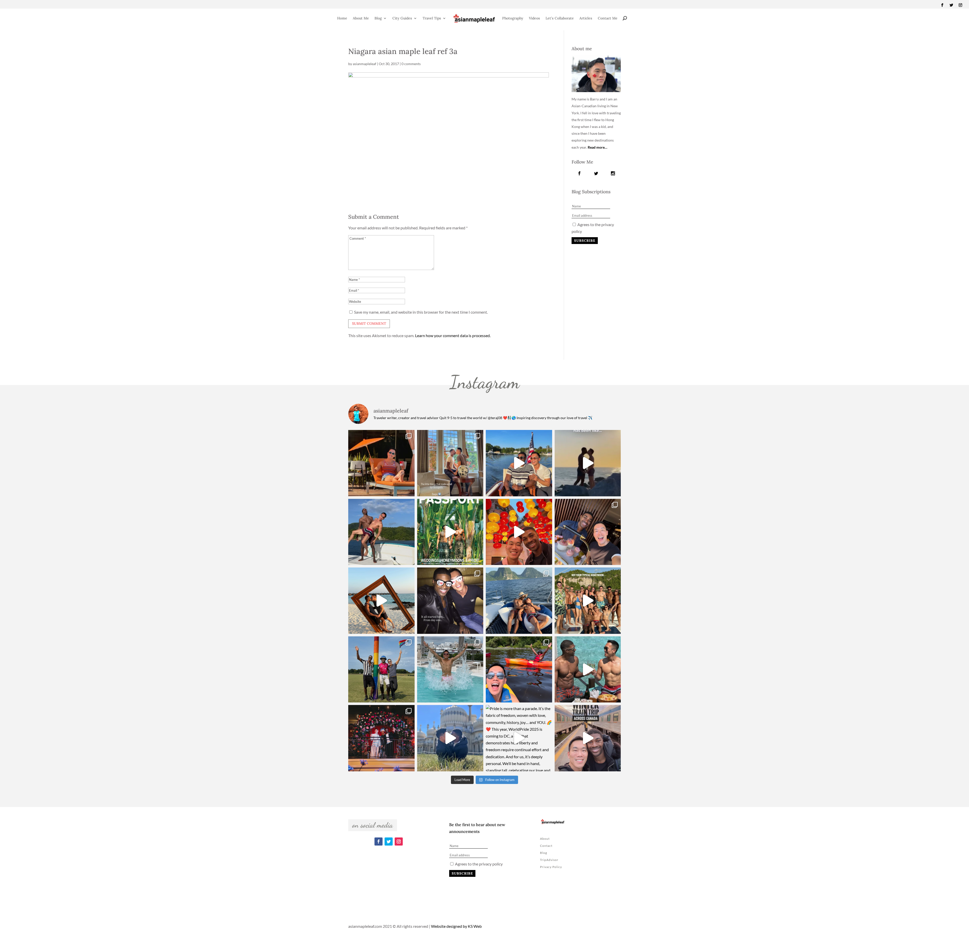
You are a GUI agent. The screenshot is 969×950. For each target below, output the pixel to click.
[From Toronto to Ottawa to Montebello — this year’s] (519, 669)
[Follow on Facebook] (942, 5)
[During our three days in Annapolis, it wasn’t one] (450, 463)
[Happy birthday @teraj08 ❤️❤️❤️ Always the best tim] (381, 532)
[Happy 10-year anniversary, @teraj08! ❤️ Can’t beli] (450, 600)
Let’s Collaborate (560, 18)
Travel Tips (432, 18)
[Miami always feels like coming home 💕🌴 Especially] (450, 669)
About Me (361, 18)
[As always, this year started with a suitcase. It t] (381, 600)
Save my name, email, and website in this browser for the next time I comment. (421, 312)
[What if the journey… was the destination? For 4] (588, 738)
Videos (534, 18)
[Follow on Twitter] (951, 5)
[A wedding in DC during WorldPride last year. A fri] (450, 532)
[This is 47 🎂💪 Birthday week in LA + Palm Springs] (381, 463)
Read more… (597, 147)
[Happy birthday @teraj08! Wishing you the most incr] (450, 738)
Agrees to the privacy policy (478, 863)
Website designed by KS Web (456, 926)
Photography (512, 18)
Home (342, 18)
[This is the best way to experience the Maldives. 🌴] (588, 669)
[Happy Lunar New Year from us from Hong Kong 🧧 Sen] (519, 532)
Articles (585, 18)
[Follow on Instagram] (960, 5)
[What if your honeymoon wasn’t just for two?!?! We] (588, 600)
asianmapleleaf (364, 64)
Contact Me (607, 18)
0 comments (411, 64)
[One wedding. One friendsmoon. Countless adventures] (588, 463)
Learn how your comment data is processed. (453, 335)
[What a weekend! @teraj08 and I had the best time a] (381, 669)
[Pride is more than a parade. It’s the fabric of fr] (519, 738)
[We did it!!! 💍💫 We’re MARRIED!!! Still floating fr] (381, 738)
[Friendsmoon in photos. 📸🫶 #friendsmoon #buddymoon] (519, 600)
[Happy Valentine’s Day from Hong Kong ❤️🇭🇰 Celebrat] (588, 532)
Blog (378, 18)
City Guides (402, 18)
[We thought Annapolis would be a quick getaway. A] (519, 463)
